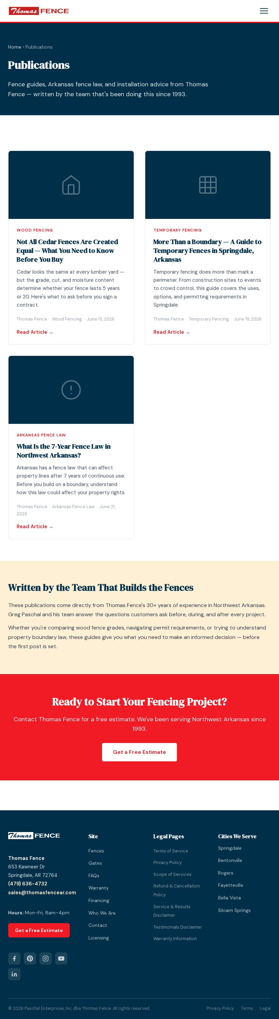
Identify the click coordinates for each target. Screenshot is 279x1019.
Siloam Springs (234, 910)
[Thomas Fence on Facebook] (14, 958)
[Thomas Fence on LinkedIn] (14, 974)
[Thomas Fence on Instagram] (45, 958)
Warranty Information (175, 939)
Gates (95, 863)
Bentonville (230, 860)
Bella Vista (229, 898)
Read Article (32, 332)
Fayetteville (230, 885)
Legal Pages (168, 836)
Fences (96, 851)
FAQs (93, 876)
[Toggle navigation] (264, 10)
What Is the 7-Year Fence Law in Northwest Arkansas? (64, 451)
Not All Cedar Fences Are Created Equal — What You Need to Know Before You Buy (67, 250)
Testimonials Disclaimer (177, 927)
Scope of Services (172, 874)
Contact (97, 925)
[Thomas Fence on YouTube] (61, 958)
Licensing (98, 938)
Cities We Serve (237, 836)
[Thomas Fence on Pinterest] (30, 958)
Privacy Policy (167, 862)
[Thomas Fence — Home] (38, 11)
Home (14, 47)
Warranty (98, 888)
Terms (247, 1008)
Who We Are (102, 913)
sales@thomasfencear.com (42, 893)
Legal (265, 1008)
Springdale (230, 848)
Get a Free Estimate (139, 752)
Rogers (225, 873)
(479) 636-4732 (27, 884)
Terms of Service (170, 851)
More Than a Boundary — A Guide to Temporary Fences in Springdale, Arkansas (207, 250)
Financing (98, 900)
